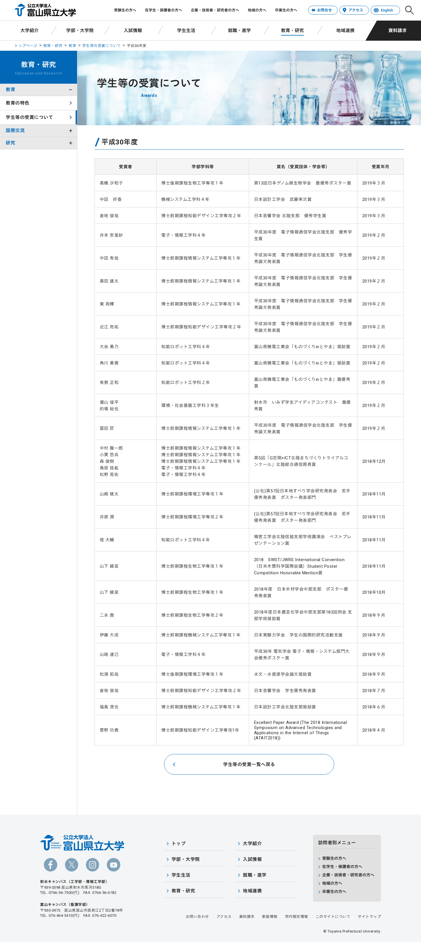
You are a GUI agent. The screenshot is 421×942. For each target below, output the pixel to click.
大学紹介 (29, 30)
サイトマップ (369, 916)
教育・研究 (292, 30)
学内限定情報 (296, 916)
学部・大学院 (80, 30)
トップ (179, 843)
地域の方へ (257, 10)
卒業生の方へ (286, 10)
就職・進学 (239, 30)
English (387, 10)
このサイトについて (333, 916)
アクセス (356, 10)
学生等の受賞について (101, 46)
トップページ (25, 46)
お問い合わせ (197, 916)
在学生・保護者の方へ (163, 10)
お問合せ (324, 10)
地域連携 (345, 30)
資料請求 (397, 30)
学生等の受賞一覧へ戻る (249, 764)
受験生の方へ (125, 10)
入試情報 (133, 30)
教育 (72, 46)
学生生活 (186, 30)
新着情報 (270, 916)
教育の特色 (17, 103)
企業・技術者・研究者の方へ (215, 10)
